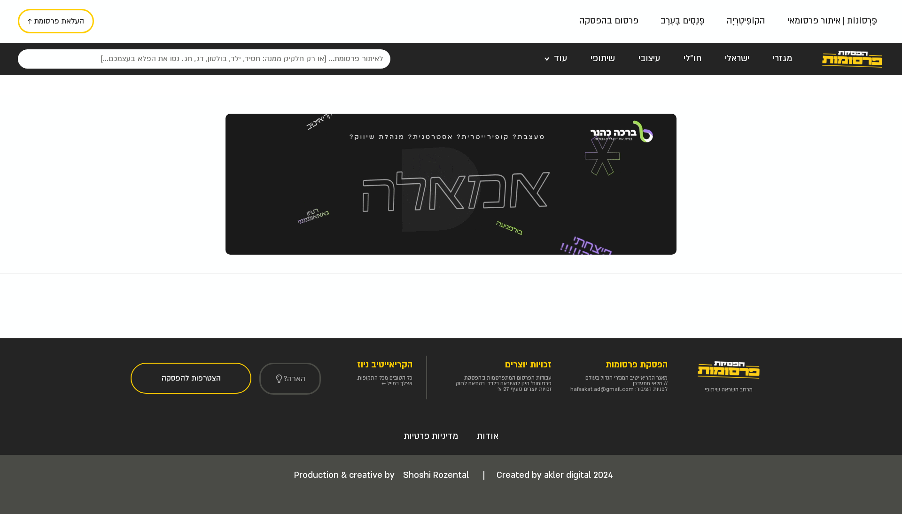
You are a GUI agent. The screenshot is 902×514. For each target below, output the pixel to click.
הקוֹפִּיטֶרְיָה (746, 21)
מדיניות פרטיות (431, 436)
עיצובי (649, 58)
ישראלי (737, 58)
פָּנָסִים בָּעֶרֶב (683, 21)
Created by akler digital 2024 (555, 475)
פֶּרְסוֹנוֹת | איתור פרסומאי (832, 21)
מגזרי (782, 58)
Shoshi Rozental (437, 475)
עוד (560, 58)
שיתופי (603, 58)
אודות (487, 436)
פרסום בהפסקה (608, 21)
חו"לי (692, 58)
